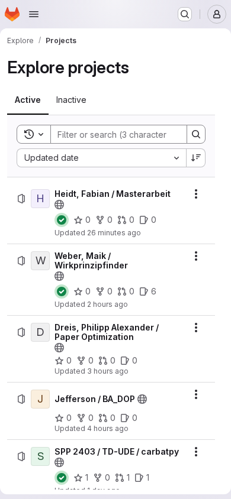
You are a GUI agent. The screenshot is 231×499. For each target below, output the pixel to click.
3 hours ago (108, 371)
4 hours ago (108, 428)
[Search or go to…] (185, 14)
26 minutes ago (114, 232)
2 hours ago (107, 304)
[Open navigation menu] (33, 14)
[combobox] (101, 157)
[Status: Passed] (61, 220)
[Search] (196, 134)
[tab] (28, 100)
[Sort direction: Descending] (196, 157)
